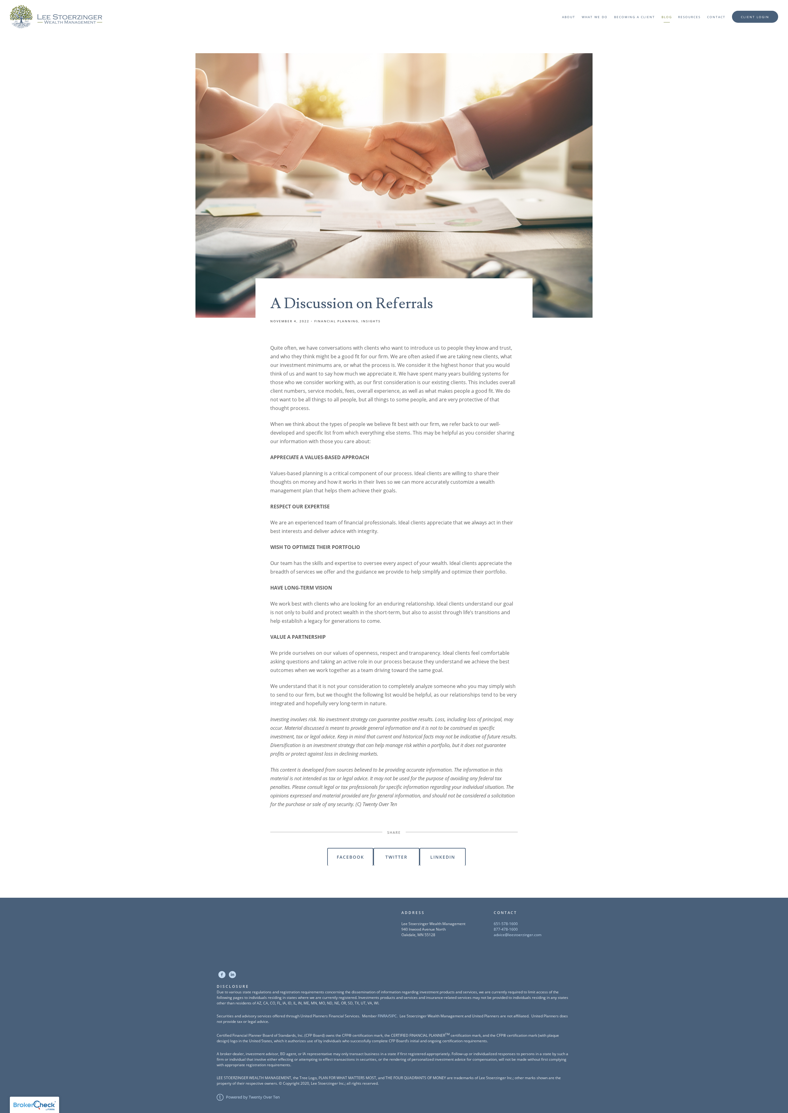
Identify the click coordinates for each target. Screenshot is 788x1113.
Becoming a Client (634, 17)
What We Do (595, 17)
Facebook (350, 857)
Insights (371, 321)
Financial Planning (336, 321)
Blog (666, 17)
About (568, 17)
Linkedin (442, 857)
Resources (689, 17)
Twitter (396, 857)
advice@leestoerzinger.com (517, 934)
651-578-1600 (506, 923)
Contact (716, 17)
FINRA (383, 1016)
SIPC (393, 1016)
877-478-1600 (506, 929)
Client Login (755, 17)
